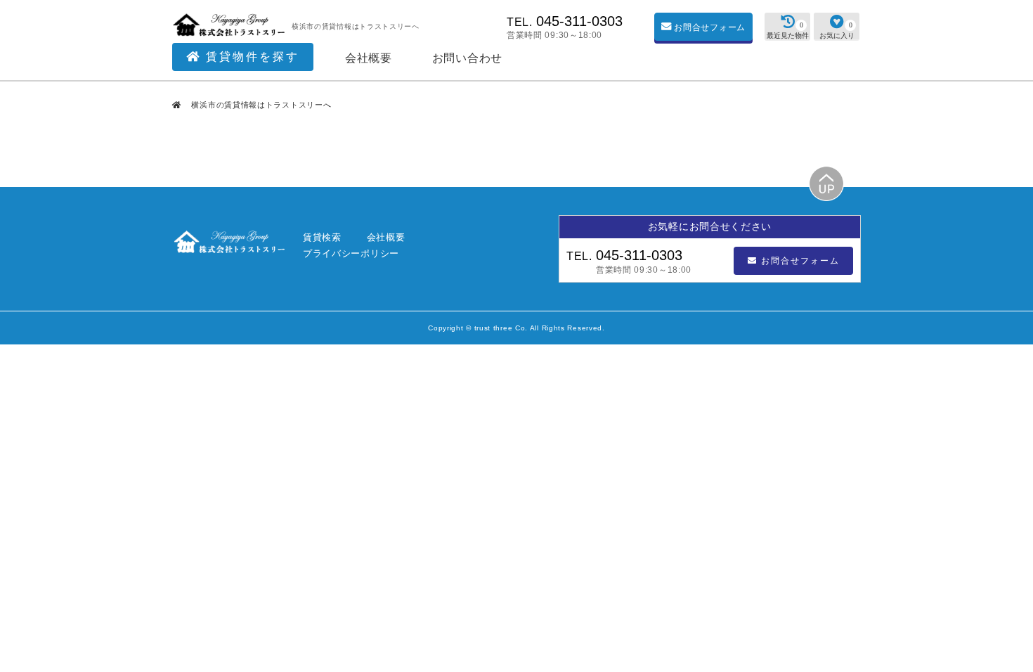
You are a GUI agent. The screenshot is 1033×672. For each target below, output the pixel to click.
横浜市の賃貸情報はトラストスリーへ (260, 105)
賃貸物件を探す (250, 57)
